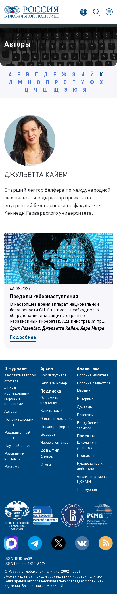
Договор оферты (54, 426)
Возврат (47, 434)
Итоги (45, 464)
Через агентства (54, 442)
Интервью (85, 398)
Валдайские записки (87, 425)
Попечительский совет (19, 422)
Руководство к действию (90, 466)
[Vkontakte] (82, 543)
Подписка (50, 390)
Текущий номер (53, 382)
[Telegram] (35, 543)
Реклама (11, 466)
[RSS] (106, 543)
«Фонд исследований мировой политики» (17, 395)
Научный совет (17, 445)
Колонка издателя (93, 374)
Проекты (86, 435)
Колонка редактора (94, 382)
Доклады (85, 406)
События (49, 450)
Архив (46, 368)
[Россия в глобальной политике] (31, 12)
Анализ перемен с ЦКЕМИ (92, 479)
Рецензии (85, 414)
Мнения (83, 390)
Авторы (10, 411)
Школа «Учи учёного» (87, 445)
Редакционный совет (17, 435)
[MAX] (11, 543)
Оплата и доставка (56, 418)
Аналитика (88, 368)
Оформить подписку (49, 400)
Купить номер (52, 410)
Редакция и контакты (14, 456)
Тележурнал (87, 489)
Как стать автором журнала (20, 377)
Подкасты (85, 455)
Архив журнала (53, 374)
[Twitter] (58, 543)
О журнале (15, 368)
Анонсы (47, 456)
